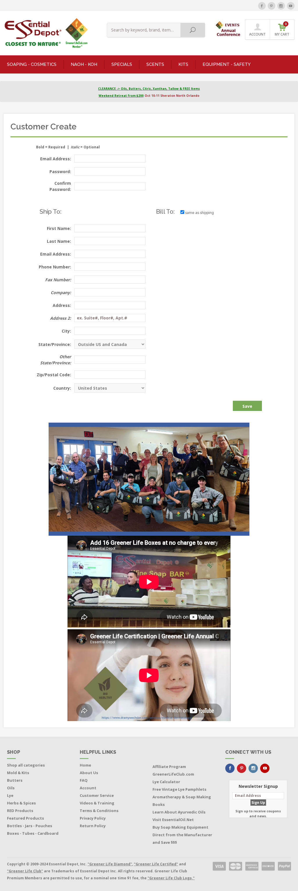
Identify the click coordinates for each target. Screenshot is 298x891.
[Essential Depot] (44, 33)
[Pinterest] (271, 6)
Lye (10, 795)
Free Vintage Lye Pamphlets (179, 789)
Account (88, 787)
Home (85, 765)
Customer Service (97, 795)
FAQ (84, 780)
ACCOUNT (257, 34)
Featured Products (25, 818)
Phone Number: (55, 267)
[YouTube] (291, 6)
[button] (229, 27)
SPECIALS (121, 64)
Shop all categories (26, 765)
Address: (62, 305)
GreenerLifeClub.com (173, 774)
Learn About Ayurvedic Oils (178, 812)
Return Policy (93, 825)
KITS (183, 64)
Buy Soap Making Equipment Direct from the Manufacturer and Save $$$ (182, 835)
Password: (60, 171)
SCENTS (155, 64)
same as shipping (199, 213)
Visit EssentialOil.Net (173, 819)
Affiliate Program (169, 766)
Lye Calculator (166, 781)
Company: (61, 292)
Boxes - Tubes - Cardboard (32, 833)
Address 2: (60, 318)
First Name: (59, 228)
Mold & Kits (18, 772)
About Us (89, 772)
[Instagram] (281, 6)
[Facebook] (262, 6)
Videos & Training (97, 803)
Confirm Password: (60, 186)
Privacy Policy (93, 818)
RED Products (20, 810)
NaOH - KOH (84, 64)
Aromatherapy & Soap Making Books (181, 800)
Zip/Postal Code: (54, 374)
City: (66, 331)
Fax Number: (58, 279)
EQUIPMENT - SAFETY (227, 64)
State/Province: (54, 344)
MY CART (282, 29)
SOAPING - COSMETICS (31, 64)
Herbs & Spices (21, 803)
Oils (11, 787)
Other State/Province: (55, 359)
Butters (14, 780)
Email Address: (55, 158)
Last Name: (59, 241)
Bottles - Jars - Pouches (29, 825)
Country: (62, 388)
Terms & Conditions (99, 810)
